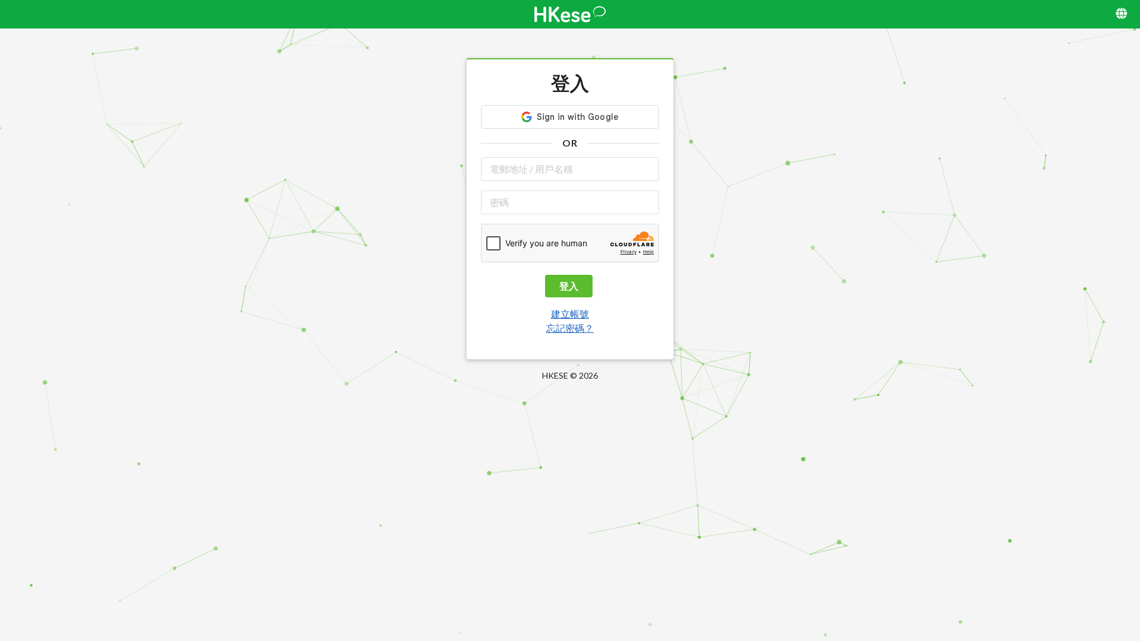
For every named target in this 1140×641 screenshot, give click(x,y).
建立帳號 (570, 313)
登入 (568, 285)
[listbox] (1122, 14)
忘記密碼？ (570, 328)
